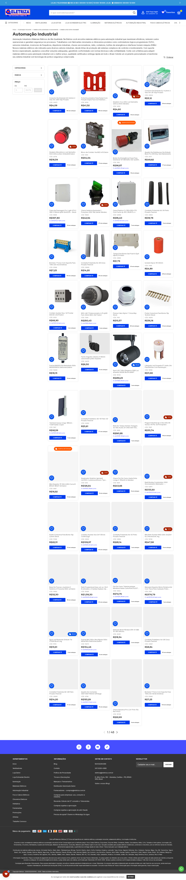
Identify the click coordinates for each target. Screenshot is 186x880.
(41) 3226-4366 (101, 768)
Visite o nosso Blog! (102, 783)
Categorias (13, 23)
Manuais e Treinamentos (63, 782)
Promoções (17, 813)
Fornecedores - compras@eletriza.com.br (69, 790)
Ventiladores (41, 23)
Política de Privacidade (62, 773)
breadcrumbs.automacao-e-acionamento (46, 29)
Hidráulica (16, 804)
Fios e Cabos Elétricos (160, 23)
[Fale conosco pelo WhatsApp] (181, 869)
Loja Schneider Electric (75, 23)
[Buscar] (134, 12)
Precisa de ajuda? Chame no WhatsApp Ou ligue (72, 814)
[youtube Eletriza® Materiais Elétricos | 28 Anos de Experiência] (97, 747)
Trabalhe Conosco (19, 821)
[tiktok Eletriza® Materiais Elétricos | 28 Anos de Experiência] (107, 747)
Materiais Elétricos (113, 23)
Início (28, 23)
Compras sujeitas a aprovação (65, 806)
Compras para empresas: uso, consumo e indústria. (69, 796)
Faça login (154, 12)
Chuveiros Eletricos (20, 799)
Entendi (131, 877)
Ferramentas (17, 808)
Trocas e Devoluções (62, 777)
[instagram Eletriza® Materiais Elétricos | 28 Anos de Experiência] (78, 747)
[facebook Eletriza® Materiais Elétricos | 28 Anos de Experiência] (88, 747)
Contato (57, 768)
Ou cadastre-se (152, 14)
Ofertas (15, 817)
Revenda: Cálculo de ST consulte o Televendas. (72, 801)
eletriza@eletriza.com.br (104, 773)
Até (25, 86)
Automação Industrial (136, 23)
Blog (55, 764)
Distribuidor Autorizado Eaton (64, 786)
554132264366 (100, 764)
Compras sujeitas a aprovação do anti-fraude (71, 810)
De (16, 86)
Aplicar (38, 90)
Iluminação (95, 23)
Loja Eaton (56, 23)
